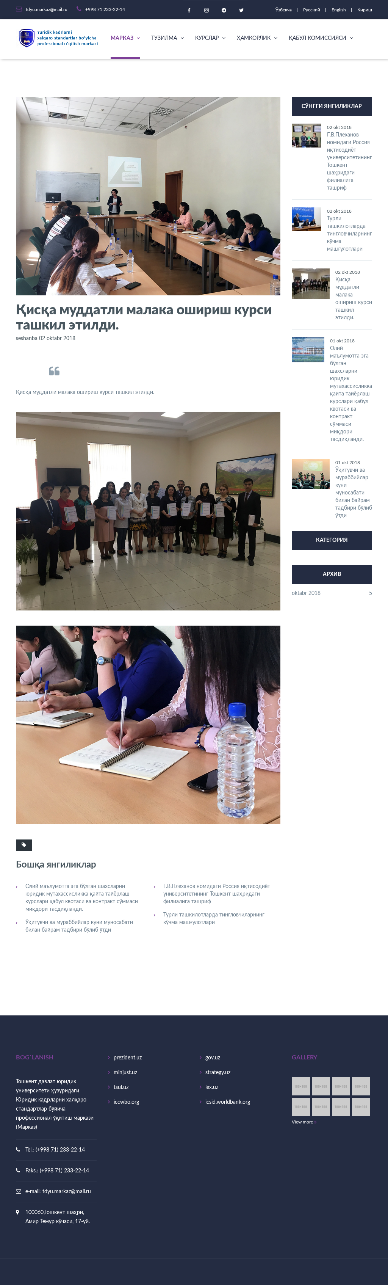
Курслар (207, 38)
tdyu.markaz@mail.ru (66, 1191)
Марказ (123, 38)
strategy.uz (217, 1072)
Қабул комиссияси (318, 38)
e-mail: (33, 1191)
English (339, 10)
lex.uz (211, 1087)
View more (303, 1122)
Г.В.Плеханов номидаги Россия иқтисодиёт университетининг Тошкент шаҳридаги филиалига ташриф (216, 894)
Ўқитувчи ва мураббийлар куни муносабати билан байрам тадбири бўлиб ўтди (79, 926)
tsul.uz (121, 1087)
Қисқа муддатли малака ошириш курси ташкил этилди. (353, 298)
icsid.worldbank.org (227, 1102)
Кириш (364, 10)
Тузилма (164, 38)
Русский (312, 10)
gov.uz (212, 1058)
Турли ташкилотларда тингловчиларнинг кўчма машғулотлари (213, 918)
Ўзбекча (284, 10)
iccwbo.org (126, 1102)
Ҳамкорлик (254, 38)
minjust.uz (125, 1072)
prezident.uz (128, 1058)
